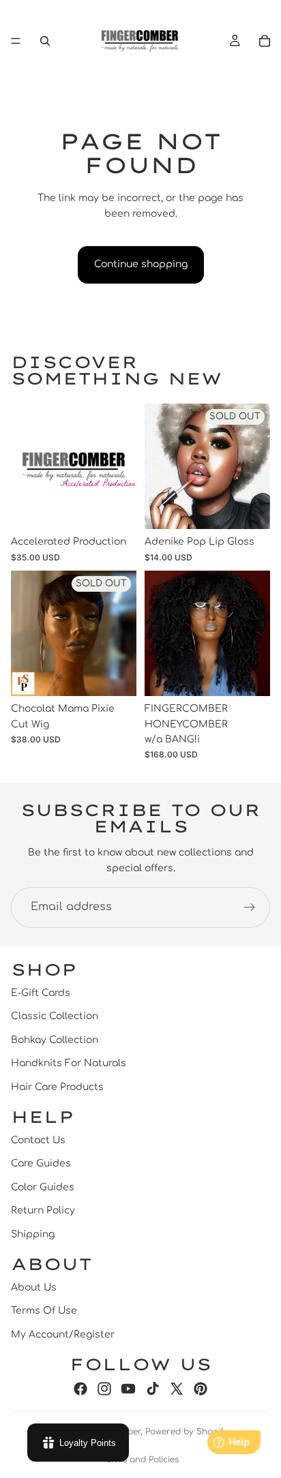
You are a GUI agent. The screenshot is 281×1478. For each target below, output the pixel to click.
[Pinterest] (200, 1389)
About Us (34, 1287)
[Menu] (15, 41)
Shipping (33, 1234)
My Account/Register (63, 1334)
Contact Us (38, 1140)
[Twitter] (176, 1389)
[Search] (45, 41)
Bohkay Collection (54, 1040)
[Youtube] (128, 1389)
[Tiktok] (153, 1389)
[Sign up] (249, 907)
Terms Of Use (44, 1311)
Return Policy (43, 1210)
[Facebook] (80, 1389)
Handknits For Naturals (68, 1063)
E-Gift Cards (40, 993)
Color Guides (42, 1187)
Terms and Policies (140, 1459)
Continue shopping (141, 264)
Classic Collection (54, 1016)
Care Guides (41, 1163)
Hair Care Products (57, 1087)
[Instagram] (104, 1389)
